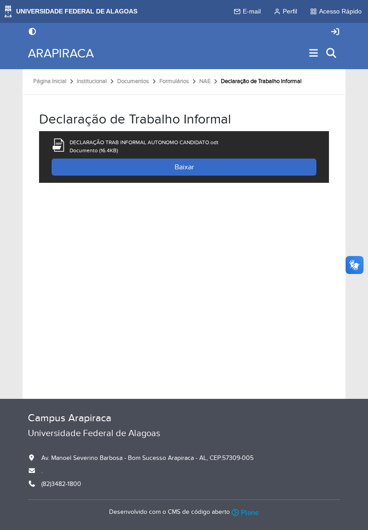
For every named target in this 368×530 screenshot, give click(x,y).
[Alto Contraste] (32, 32)
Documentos (133, 81)
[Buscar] (332, 54)
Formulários (174, 81)
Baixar (184, 167)
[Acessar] (335, 32)
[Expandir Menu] (314, 54)
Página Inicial (49, 81)
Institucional (92, 81)
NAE (204, 81)
